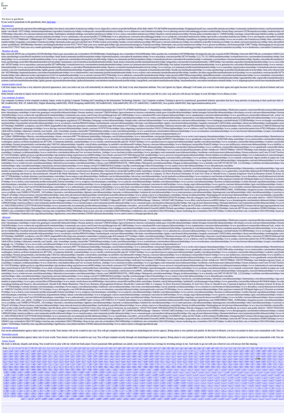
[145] (16, 351)
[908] (258, 366)
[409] (151, 356)
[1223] (257, 374)
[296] (190, 353)
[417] (196, 356)
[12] (48, 348)
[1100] (108, 372)
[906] (246, 366)
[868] (33, 366)
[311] (274, 353)
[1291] (47, 377)
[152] (55, 351)
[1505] (156, 382)
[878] (89, 366)
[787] (252, 364)
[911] (274, 366)
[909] (263, 366)
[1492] (67, 382)
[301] (218, 353)
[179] (207, 351)
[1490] (54, 382)
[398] (89, 356)
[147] (27, 351)
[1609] (190, 385)
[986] (22, 369)
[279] (95, 353)
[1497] (101, 382)
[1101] (115, 372)
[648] (145, 361)
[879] (95, 366)
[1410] (183, 380)
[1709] (197, 388)
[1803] (163, 390)
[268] (33, 353)
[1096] (81, 372)
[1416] (224, 380)
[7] (29, 348)
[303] (230, 353)
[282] (111, 353)
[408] (145, 356)
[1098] (95, 372)
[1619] (258, 385)
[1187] (14, 374)
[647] (140, 361)
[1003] (122, 369)
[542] (224, 359)
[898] (201, 366)
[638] (89, 361)
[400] (100, 356)
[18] (75, 348)
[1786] (47, 390)
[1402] (129, 380)
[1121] (247, 372)
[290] (156, 353)
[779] (207, 364)
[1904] (176, 393)
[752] (55, 364)
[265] (16, 353)
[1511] (197, 382)
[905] (241, 366)
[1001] (108, 369)
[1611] (203, 385)
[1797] (122, 390)
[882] (111, 366)
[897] (196, 366)
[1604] (156, 385)
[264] (10, 353)
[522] (111, 359)
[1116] (214, 372)
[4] (19, 348)
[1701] (142, 388)
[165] (128, 351)
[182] (224, 351)
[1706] (176, 388)
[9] (35, 348)
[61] (266, 348)
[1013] (190, 369)
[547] (252, 359)
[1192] (47, 374)
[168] (145, 351)
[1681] (6, 388)
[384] (10, 356)
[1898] (135, 393)
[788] (258, 364)
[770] (156, 364)
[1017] (217, 369)
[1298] (95, 377)
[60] (261, 348)
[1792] (88, 390)
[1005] (136, 369)
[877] (83, 366)
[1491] (61, 382)
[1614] (224, 385)
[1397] (95, 380)
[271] (50, 353)
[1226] (277, 374)
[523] (117, 359)
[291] (162, 353)
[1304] (135, 377)
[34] (146, 348)
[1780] (6, 390)
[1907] (197, 393)
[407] (140, 356)
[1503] (142, 382)
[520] (100, 359)
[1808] (197, 390)
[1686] (40, 388)
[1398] (101, 380)
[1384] (6, 380)
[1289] (33, 377)
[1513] (210, 382)
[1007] (149, 369)
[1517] (237, 382)
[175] (185, 351)
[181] (218, 351)
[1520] (258, 382)
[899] (207, 366)
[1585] (27, 385)
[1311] (183, 377)
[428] (257, 356)
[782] (224, 364)
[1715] (237, 388)
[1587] (40, 385)
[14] (57, 348)
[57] (248, 348)
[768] (145, 364)
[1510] (190, 382)
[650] (156, 361)
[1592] (74, 385)
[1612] (210, 385)
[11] (44, 348)
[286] (134, 353)
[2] (13, 348)
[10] (40, 348)
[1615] (230, 385)
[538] (201, 359)
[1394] (74, 380)
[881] (106, 366)
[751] (50, 364)
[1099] (102, 372)
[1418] (237, 380)
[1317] (224, 377)
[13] (53, 348)
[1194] (60, 374)
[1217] (216, 374)
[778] (201, 364)
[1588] (47, 385)
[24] (102, 348)
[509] (38, 359)
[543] (229, 359)
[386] (22, 356)
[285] (128, 353)
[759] (95, 364)
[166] (134, 351)
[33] (141, 348)
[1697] (115, 388)
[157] (83, 351)
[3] (16, 348)
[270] (44, 353)
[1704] (163, 388)
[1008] (156, 369)
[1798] (129, 390)
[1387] (27, 380)
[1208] (155, 374)
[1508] (176, 382)
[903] (230, 366)
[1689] (61, 388)
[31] (133, 348)
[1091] (47, 372)
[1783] (27, 390)
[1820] (278, 390)
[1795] (108, 390)
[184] (235, 351)
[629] (38, 361)
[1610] (197, 385)
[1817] (258, 390)
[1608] (183, 385)
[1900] (149, 393)
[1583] (13, 385)
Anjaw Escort (8, 341)
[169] (151, 351)
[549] (263, 359)
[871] (50, 366)
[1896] (122, 393)
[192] (280, 351)
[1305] (142, 377)
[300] (213, 353)
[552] (280, 359)
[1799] (135, 390)
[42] (181, 348)
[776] (190, 364)
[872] (55, 366)
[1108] (162, 372)
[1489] (47, 382)
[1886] (54, 393)
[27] (115, 348)
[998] (89, 369)
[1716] (244, 388)
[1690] (67, 388)
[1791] (81, 390)
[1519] (251, 382)
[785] (241, 364)
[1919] (278, 393)
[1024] (265, 369)
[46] (199, 348)
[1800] (142, 390)
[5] (22, 348)
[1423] (271, 380)
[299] (207, 353)
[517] (83, 359)
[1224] (263, 374)
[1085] (6, 372)
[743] (5, 364)
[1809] (203, 390)
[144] (10, 351)
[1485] (20, 382)
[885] (128, 366)
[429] (263, 356)
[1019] (231, 369)
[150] (44, 351)
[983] (5, 369)
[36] (155, 348)
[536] (190, 359)
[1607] (176, 385)
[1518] (244, 382)
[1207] (148, 374)
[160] (100, 351)
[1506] (163, 382)
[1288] (27, 377)
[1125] (273, 372)
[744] (10, 364)
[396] (78, 356)
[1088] (27, 372)
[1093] (61, 372)
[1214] (195, 374)
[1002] (115, 369)
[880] (100, 366)
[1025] (271, 369)
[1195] (67, 374)
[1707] (183, 388)
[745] (16, 364)
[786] (246, 364)
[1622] (278, 385)
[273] (61, 353)
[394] (67, 356)
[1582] (6, 385)
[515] (72, 359)
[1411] (190, 380)
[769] (151, 364)
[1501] (129, 382)
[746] (22, 364)
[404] (123, 356)
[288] (145, 353)
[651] (162, 361)
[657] (196, 361)
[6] (26, 348)
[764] (123, 364)
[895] (185, 366)
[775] (185, 364)
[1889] (74, 393)
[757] (83, 364)
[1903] (169, 393)
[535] (184, 359)
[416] (190, 356)
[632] (55, 361)
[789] (263, 364)
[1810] (210, 390)
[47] (204, 348)
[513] (61, 359)
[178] (201, 351)
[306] (246, 353)
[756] (78, 364)
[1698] (122, 388)
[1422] (265, 380)
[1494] (81, 382)
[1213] (189, 374)
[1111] (181, 372)
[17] (70, 348)
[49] (212, 348)
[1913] (237, 393)
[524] (123, 359)
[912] (280, 366)
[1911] (224, 393)
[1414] (210, 380)
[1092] (54, 372)
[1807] (190, 390)
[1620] (265, 385)
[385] (16, 356)
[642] (111, 361)
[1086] (13, 372)
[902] (224, 366)
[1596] (101, 385)
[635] (72, 361)
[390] (44, 356)
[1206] (141, 374)
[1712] (217, 388)
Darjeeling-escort (10, 327)
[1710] (203, 388)
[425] (241, 356)
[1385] (13, 380)
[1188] (20, 374)
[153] (61, 351)
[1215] (202, 374)
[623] (5, 361)
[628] (33, 361)
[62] (270, 348)
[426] (246, 356)
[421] (218, 356)
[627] (27, 361)
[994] (67, 369)
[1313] (196, 377)
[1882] (27, 393)
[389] (38, 356)
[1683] (20, 388)
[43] (186, 348)
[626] (22, 361)
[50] (217, 348)
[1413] (203, 380)
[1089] (34, 372)
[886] (134, 366)
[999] (95, 369)
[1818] (265, 390)
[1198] (87, 374)
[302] (224, 353)
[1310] (176, 377)
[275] (72, 353)
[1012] (183, 369)
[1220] (236, 374)
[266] (22, 353)
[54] (235, 348)
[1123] (260, 372)
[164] (123, 351)
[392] (55, 356)
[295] (185, 353)
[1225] (270, 374)
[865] (16, 366)
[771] (162, 364)
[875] (72, 366)
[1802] (156, 390)
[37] (159, 348)
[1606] (169, 385)
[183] (230, 351)
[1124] (267, 372)
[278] (89, 353)
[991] (50, 369)
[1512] (203, 382)
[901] (218, 366)
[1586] (33, 385)
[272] (55, 353)
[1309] (169, 377)
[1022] (251, 369)
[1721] (278, 388)
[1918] (271, 393)
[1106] (148, 372)
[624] (10, 361)
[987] (27, 369)
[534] (179, 359)
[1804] (169, 390)
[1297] (88, 377)
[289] (151, 353)
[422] (224, 356)
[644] (123, 361)
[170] (156, 351)
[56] (244, 348)
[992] (56, 369)
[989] (39, 369)
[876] (78, 366)
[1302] (122, 377)
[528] (145, 359)
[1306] (149, 377)
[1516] (230, 382)
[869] (38, 366)
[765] (128, 364)
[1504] (149, 382)
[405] (128, 356)
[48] (208, 348)
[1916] (258, 393)
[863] (5, 366)
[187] (252, 351)
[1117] (220, 372)
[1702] (149, 388)
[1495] (88, 382)
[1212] (182, 374)
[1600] (129, 385)
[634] (67, 361)
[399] (95, 356)
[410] (156, 356)
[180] (213, 351)
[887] (140, 366)
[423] (229, 356)
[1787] (54, 390)
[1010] (170, 369)
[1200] (100, 374)
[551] (274, 359)
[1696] (108, 388)
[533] (173, 359)
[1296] (81, 377)
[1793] (95, 390)
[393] (61, 356)
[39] (168, 348)
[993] (61, 369)
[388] (33, 356)
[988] (33, 369)
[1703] (156, 388)
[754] (67, 364)
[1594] (88, 385)
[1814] (237, 390)
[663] (230, 361)
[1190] (34, 374)
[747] (27, 364)
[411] (162, 356)
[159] (95, 351)
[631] (50, 361)
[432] (280, 356)
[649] (151, 361)
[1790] (74, 390)
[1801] (149, 390)
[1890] (81, 393)
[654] (179, 361)
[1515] (224, 382)
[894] (179, 366)
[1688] (54, 388)
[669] (263, 361)
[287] (140, 353)
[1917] (265, 393)
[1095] (74, 372)
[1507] (169, 382)
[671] (274, 361)
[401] (106, 356)
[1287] (20, 377)
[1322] (258, 377)
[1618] (251, 385)
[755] (72, 364)
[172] (168, 351)
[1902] (163, 393)
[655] (185, 361)
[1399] (108, 380)
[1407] (163, 380)
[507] (27, 359)
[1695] (101, 388)
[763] (117, 364)
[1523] (278, 382)
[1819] (271, 390)
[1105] (142, 372)
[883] (117, 366)
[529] (151, 359)
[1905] (183, 393)
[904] (235, 366)
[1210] (168, 374)
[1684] (27, 388)
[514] (66, 359)
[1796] (115, 390)
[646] (134, 361)
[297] (196, 353)
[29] (124, 348)
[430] (269, 356)
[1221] (243, 374)
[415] (184, 356)
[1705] (169, 388)
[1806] (183, 390)
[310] (269, 353)
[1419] (244, 380)
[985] (16, 369)
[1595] (95, 385)
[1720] (271, 388)
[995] (72, 369)
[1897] (129, 393)
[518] (89, 359)
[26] (110, 348)
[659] (207, 361)
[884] (123, 366)
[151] (50, 351)
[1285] (6, 377)
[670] (269, 361)
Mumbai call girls (10, 51)
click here (50, 22)
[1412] (196, 380)
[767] (140, 364)
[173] (173, 351)
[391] (50, 356)
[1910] (217, 393)
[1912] (230, 393)
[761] (106, 364)
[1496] (95, 382)
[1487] (33, 382)
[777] (196, 364)
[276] (78, 353)
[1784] (33, 390)
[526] (134, 359)
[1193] (54, 374)
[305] (241, 353)
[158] (89, 351)
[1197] (80, 374)
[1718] (258, 388)
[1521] (265, 382)
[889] (151, 366)
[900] (213, 366)
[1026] (278, 369)
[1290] (40, 377)
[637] (83, 361)
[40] (173, 348)
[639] (95, 361)
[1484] (13, 382)
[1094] (68, 372)
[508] (33, 359)
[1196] (74, 374)
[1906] (190, 393)
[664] (235, 361)
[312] (280, 353)
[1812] (224, 390)
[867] (27, 366)
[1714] (230, 388)
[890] (156, 366)
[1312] (190, 377)
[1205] (134, 374)
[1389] (40, 380)
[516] (78, 359)
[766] (134, 364)
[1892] (95, 393)
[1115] (207, 372)
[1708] (190, 388)
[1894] (108, 393)
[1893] (101, 393)
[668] (258, 361)
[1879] (6, 393)
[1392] (61, 380)
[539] (207, 359)
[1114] (201, 372)
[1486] (27, 382)
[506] (22, 359)
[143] (5, 351)
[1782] (20, 390)
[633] (61, 361)
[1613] (217, 385)
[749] (38, 364)
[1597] (108, 385)
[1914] (244, 393)
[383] (5, 356)
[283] (117, 353)
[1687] (47, 388)
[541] (218, 359)
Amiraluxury (8, 25)
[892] (168, 366)
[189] (263, 351)
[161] (106, 351)
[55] (239, 348)
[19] (79, 348)
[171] (162, 351)
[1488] (40, 382)
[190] (269, 351)
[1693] (88, 388)
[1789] (67, 390)
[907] (252, 366)
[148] (33, 351)
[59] (257, 348)
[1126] (280, 372)
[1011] (176, 369)
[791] (274, 364)
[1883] (33, 393)
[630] (44, 361)
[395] (72, 356)
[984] (11, 369)
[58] (252, 348)
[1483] (6, 382)
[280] (100, 353)
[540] (213, 359)
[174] (179, 351)
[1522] (271, 382)
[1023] (258, 369)
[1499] (115, 382)
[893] (173, 366)
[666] (246, 361)
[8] (32, 348)
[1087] (20, 372)
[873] (61, 366)
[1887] (61, 393)
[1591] (67, 385)
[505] (16, 359)
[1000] (102, 369)
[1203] (121, 374)
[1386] (20, 380)
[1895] (115, 393)
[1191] (40, 374)
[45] (195, 348)
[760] (100, 364)
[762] (111, 364)
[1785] (40, 390)
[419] (207, 356)
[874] (67, 366)
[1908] (203, 393)
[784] (235, 364)
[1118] (227, 372)
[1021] (244, 369)
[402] (111, 356)
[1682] (13, 388)
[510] (44, 359)
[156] (78, 351)
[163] (117, 351)
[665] (241, 361)
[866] (22, 366)
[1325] (278, 377)
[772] (168, 364)
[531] (162, 359)
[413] (173, 356)
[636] (78, 361)
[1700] (135, 388)
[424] (235, 356)
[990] (44, 369)
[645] (128, 361)
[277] (83, 353)
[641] (106, 361)
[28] (119, 348)
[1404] (142, 380)
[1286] (13, 377)
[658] (201, 361)
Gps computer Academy (13, 97)
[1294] (67, 377)
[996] (78, 369)
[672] (280, 361)
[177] (196, 351)
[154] (67, 351)
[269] (38, 353)
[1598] (115, 385)
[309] (263, 353)
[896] (190, 366)
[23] (97, 348)
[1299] (101, 377)
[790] (269, 364)
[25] (106, 348)
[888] (145, 366)
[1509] (183, 382)
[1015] (203, 369)
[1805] (176, 390)
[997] (84, 369)
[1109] (168, 372)
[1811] (217, 390)
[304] (235, 353)
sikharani (6, 107)
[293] (173, 353)
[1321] (251, 377)
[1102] (122, 372)
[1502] (135, 382)
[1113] (194, 372)
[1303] (129, 377)
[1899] (142, 393)
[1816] (251, 390)
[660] (213, 361)
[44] (190, 348)
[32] (137, 348)
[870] (44, 366)
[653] (173, 361)
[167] (140, 351)
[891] (162, 366)
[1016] (210, 369)
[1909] (210, 393)
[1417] (230, 380)
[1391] (54, 380)
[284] (123, 353)
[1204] (128, 374)
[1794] (101, 390)
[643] (117, 361)
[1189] (27, 374)
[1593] (81, 385)
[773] (173, 364)
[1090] (40, 372)
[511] (50, 359)
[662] (224, 361)
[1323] (265, 377)
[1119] (233, 372)
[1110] (175, 372)
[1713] (224, 388)
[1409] (176, 380)
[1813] (230, 390)
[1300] (108, 377)
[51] (221, 348)
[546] (246, 359)
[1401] (122, 380)
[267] (27, 353)
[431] (274, 356)
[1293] (61, 377)
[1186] (7, 374)
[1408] (169, 380)
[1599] (122, 385)
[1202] (114, 374)
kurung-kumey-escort (12, 84)
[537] (196, 359)
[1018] (224, 369)
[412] (168, 356)
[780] (213, 364)
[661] (218, 361)
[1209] (162, 374)
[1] (9, 348)
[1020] (237, 369)
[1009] (163, 369)
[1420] (251, 380)
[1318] (230, 377)
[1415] (217, 380)
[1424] (278, 380)
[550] (269, 359)
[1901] (156, 393)
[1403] (135, 380)
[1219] (229, 374)
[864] (10, 366)
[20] (84, 348)
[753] (61, 364)
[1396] (88, 380)
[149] (38, 351)
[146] (22, 351)
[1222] (250, 374)
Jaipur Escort (8, 91)
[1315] (210, 377)
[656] (190, 361)
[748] (33, 364)
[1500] (122, 382)
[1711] (210, 388)
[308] (258, 353)
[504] (10, 359)
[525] (128, 359)
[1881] (20, 393)
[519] (94, 359)
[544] (235, 359)
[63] (275, 348)
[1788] (61, 390)
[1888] (67, 393)
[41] (177, 348)
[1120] (240, 372)
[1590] (61, 385)
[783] (230, 364)
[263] (5, 353)
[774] (179, 364)
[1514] (217, 382)
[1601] (135, 385)
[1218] (223, 374)
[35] (150, 348)
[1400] (115, 380)
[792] (280, 364)
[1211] (175, 374)
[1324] (271, 377)
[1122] (253, 372)
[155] (72, 351)
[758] (89, 364)
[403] (117, 356)
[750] (44, 364)
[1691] (74, 388)
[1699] (129, 388)
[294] (179, 353)
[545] (241, 359)
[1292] (54, 377)
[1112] (188, 372)
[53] (230, 348)
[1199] (94, 374)
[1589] (54, 385)
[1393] (67, 380)
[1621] (271, 385)
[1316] (217, 377)
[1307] (156, 377)
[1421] (258, 380)
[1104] (135, 372)
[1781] (13, 390)
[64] (279, 348)
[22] (93, 348)
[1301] (115, 377)
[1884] (40, 393)
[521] (106, 359)
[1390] (47, 380)
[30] (128, 348)
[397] (83, 356)
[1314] (203, 377)
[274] (67, 353)
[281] (106, 353)
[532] (168, 359)
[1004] (129, 369)
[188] (258, 351)
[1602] (142, 385)
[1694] (95, 388)
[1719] (265, 388)
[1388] (33, 380)
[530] (156, 359)
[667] (252, 361)
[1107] (155, 372)
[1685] (33, 388)
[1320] (244, 377)
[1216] (209, 374)
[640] (100, 361)
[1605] (163, 385)
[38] (164, 348)
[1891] (88, 393)
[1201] (107, 374)
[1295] (74, 377)
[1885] (47, 393)
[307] (252, 353)
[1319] (237, 377)
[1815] (244, 390)
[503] (5, 359)
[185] (241, 351)
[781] (218, 364)
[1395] (81, 380)
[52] (226, 348)
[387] (27, 356)
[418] (201, 356)
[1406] (156, 380)
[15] (62, 348)
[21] (88, 348)
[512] (55, 359)
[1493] (74, 382)
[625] (16, 361)
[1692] (81, 388)
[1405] (149, 380)
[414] (179, 356)
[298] (201, 353)
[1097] (88, 372)
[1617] (244, 385)
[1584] (20, 385)
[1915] (251, 393)
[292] (168, 353)
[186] (246, 351)
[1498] (108, 382)
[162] (111, 351)
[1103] (128, 372)
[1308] (163, 377)
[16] (66, 348)
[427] (252, 356)
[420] (213, 356)
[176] (190, 351)
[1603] (149, 385)
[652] (168, 361)
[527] (139, 359)
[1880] (13, 393)
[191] (274, 351)
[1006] (142, 369)
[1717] (251, 388)
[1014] (197, 369)
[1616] (237, 385)
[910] (269, 366)
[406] (134, 356)
